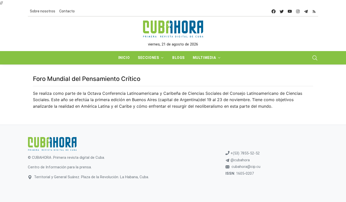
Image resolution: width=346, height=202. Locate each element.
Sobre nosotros (42, 11)
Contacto (67, 11)
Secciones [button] (148, 58)
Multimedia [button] (204, 58)
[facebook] (274, 11)
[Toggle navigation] (315, 58)
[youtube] (290, 11)
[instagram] (298, 11)
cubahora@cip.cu (246, 166)
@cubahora (239, 160)
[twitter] (282, 11)
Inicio (124, 58)
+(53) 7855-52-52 (244, 153)
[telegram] (306, 11)
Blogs (178, 58)
